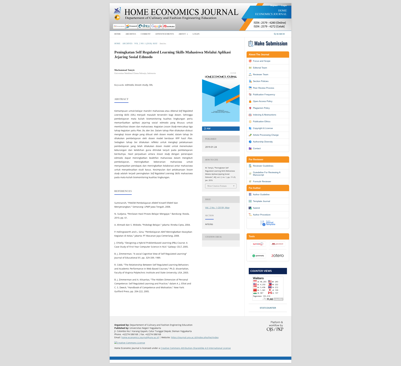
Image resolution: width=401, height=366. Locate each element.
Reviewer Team (260, 74)
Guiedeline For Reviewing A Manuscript (266, 173)
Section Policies (260, 81)
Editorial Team (260, 67)
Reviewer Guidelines (263, 166)
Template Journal (261, 201)
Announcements (164, 34)
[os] (268, 47)
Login (196, 34)
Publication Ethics (261, 121)
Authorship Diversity (263, 141)
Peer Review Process (263, 88)
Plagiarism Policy (261, 108)
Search (280, 34)
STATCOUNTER (268, 308)
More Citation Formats (217, 186)
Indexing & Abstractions (264, 114)
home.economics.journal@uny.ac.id (140, 337)
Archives (130, 34)
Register (274, 5)
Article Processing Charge (266, 135)
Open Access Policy (262, 101)
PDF (208, 128)
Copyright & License (263, 128)
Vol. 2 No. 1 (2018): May (145, 43)
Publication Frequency (264, 94)
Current (146, 34)
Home (117, 34)
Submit (256, 208)
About (182, 34)
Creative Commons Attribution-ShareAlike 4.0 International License (196, 348)
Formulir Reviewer (262, 181)
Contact (257, 148)
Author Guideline (261, 194)
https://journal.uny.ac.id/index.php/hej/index (195, 337)
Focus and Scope (261, 61)
